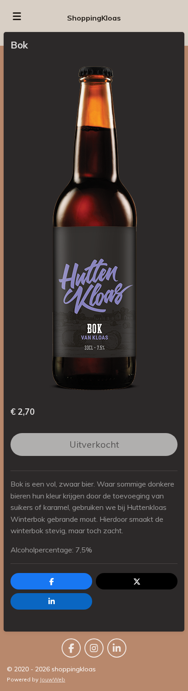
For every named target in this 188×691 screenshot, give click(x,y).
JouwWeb (52, 679)
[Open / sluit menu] (17, 16)
